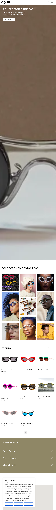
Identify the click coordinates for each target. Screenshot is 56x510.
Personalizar (9, 504)
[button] (52, 3)
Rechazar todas (18, 504)
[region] (19, 492)
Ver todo (48, 348)
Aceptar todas (28, 504)
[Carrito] (48, 2)
